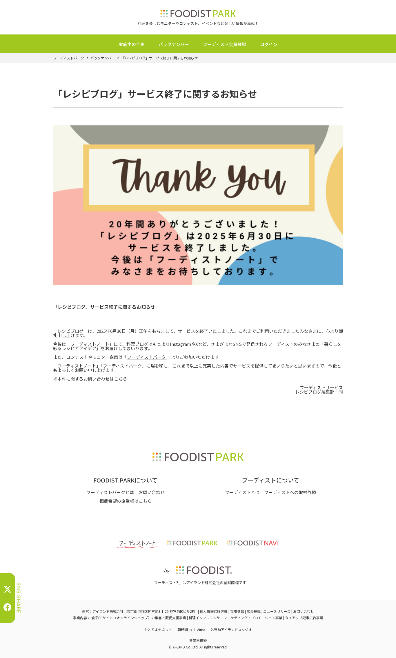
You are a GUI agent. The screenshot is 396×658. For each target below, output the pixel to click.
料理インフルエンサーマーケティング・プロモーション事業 (235, 617)
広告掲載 (254, 611)
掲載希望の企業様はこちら (125, 501)
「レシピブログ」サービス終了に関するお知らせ (159, 58)
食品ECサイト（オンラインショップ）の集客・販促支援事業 (138, 617)
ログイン (268, 44)
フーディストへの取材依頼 (290, 492)
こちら (120, 379)
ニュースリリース (276, 611)
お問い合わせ (152, 492)
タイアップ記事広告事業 (304, 617)
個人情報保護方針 (214, 611)
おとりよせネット (158, 629)
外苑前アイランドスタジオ (231, 629)
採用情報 (237, 611)
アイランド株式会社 (107, 611)
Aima (201, 629)
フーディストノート (89, 344)
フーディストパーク (68, 58)
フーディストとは (242, 492)
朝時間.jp (184, 629)
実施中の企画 (132, 44)
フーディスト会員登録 (224, 44)
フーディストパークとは (110, 492)
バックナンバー (174, 44)
